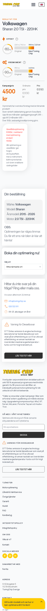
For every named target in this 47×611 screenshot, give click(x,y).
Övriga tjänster (9, 496)
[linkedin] (15, 555)
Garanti (5, 501)
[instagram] (10, 555)
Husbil (5, 506)
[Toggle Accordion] (23, 604)
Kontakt (5, 544)
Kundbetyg (7, 515)
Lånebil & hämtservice (12, 492)
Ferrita (5, 569)
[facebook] (4, 555)
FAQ (4, 510)
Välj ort (7, 262)
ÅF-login (5, 610)
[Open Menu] (33, 5)
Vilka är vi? (6, 539)
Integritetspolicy (9, 528)
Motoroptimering (9, 487)
